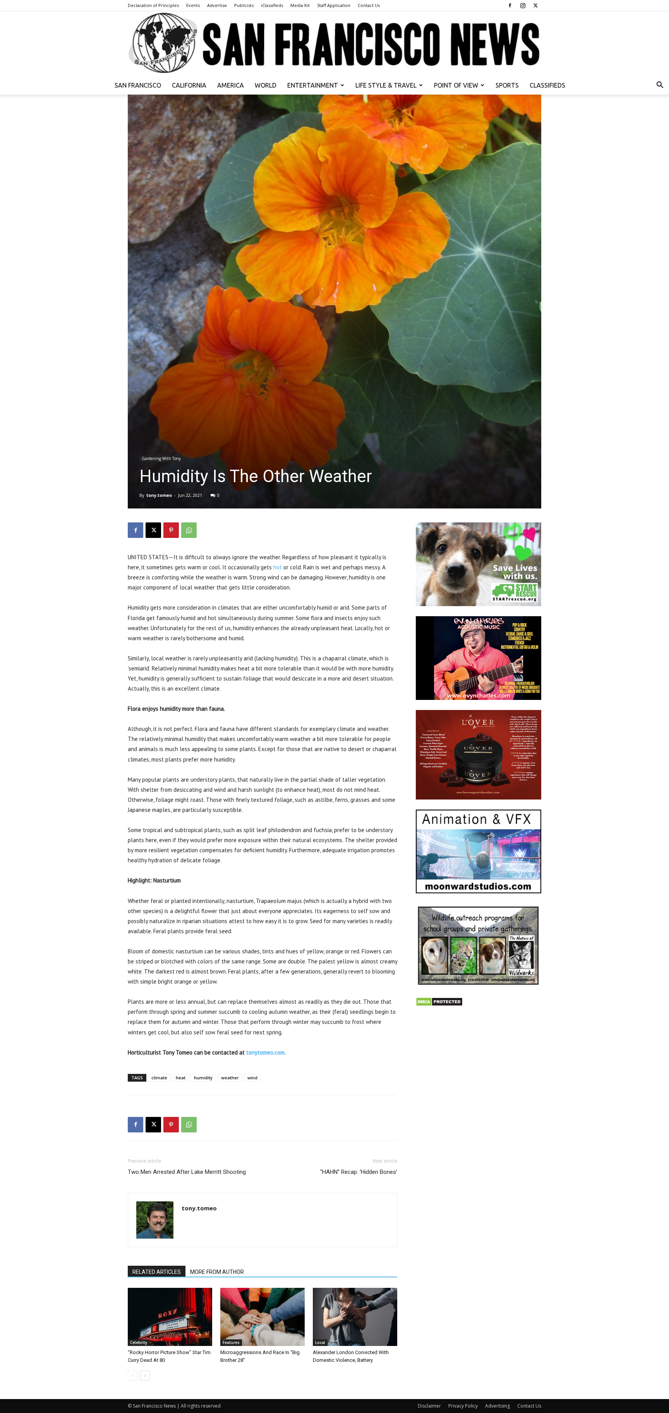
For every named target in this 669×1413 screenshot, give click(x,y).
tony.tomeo (159, 495)
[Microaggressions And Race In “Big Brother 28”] (262, 1317)
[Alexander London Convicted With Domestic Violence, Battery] (355, 1317)
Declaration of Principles (153, 5)
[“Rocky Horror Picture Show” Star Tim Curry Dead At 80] (170, 1317)
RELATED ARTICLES (156, 1272)
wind (252, 1077)
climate (159, 1077)
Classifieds (547, 85)
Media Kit (300, 5)
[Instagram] (522, 5)
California (189, 85)
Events (193, 5)
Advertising (497, 1406)
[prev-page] (132, 1375)
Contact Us (369, 5)
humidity (203, 1077)
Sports (507, 85)
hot (277, 567)
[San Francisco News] (334, 43)
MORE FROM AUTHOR (217, 1272)
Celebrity (138, 1342)
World (265, 85)
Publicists (244, 5)
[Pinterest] (171, 530)
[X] (535, 5)
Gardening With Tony (161, 458)
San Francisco (138, 85)
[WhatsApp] (189, 530)
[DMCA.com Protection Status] (439, 1004)
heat (180, 1077)
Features (231, 1342)
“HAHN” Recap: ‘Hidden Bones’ (358, 1171)
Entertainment (312, 85)
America (230, 85)
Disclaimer (429, 1406)
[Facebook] (510, 5)
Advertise (217, 5)
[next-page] (145, 1375)
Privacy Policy (463, 1406)
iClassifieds (272, 5)
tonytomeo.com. (266, 1052)
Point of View (456, 85)
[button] (659, 86)
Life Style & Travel (386, 85)
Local (320, 1342)
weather (230, 1077)
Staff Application (333, 5)
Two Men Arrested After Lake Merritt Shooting (187, 1171)
